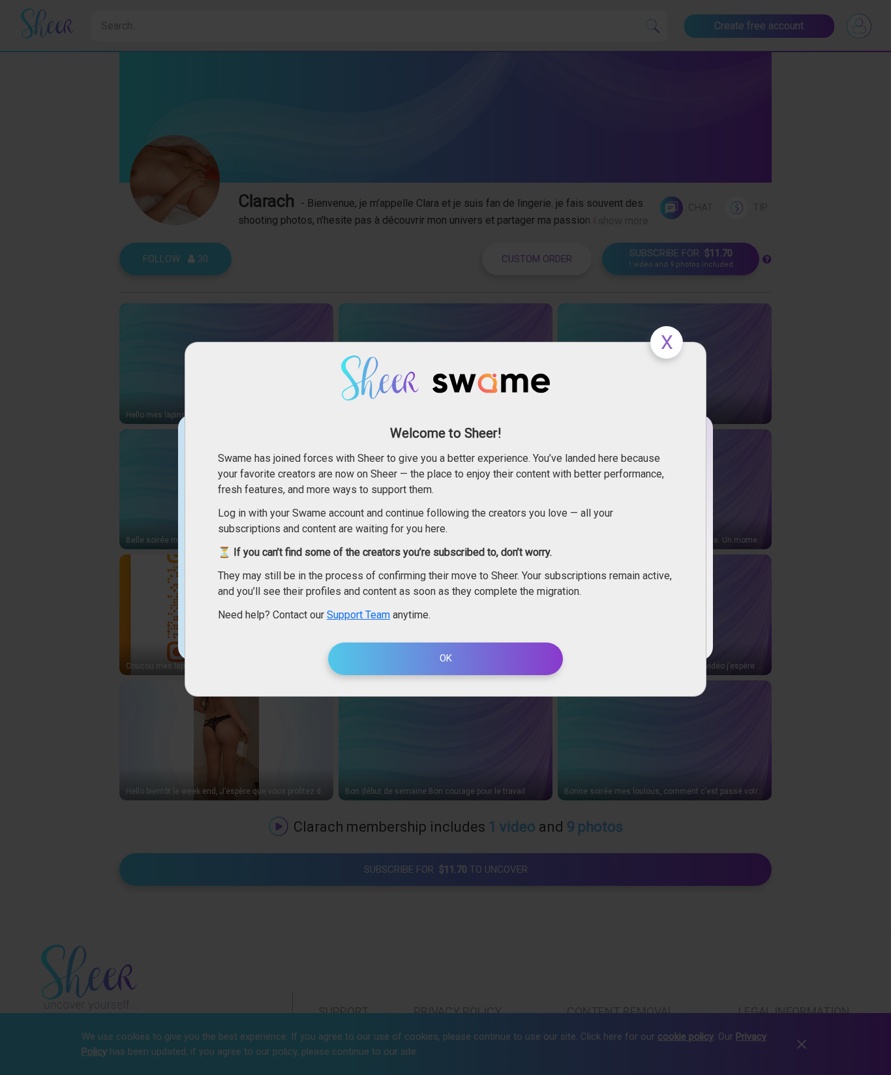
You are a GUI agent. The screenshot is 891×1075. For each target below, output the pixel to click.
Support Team (358, 615)
